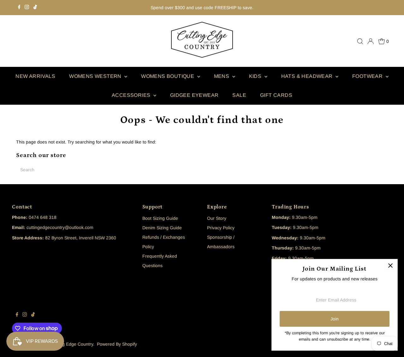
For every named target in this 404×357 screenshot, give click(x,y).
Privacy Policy (221, 227)
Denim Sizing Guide (162, 227)
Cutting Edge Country (71, 344)
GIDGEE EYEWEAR (194, 95)
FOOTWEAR (368, 76)
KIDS (256, 76)
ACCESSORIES (132, 95)
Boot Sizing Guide (160, 218)
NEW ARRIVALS (35, 76)
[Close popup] (390, 266)
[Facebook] (19, 7)
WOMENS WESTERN (96, 76)
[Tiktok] (35, 7)
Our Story (216, 218)
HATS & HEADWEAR (307, 76)
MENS (222, 76)
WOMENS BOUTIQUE (168, 76)
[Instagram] (27, 7)
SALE (239, 95)
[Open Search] (360, 41)
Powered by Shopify (117, 344)
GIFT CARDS (276, 95)
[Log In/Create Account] (370, 41)
